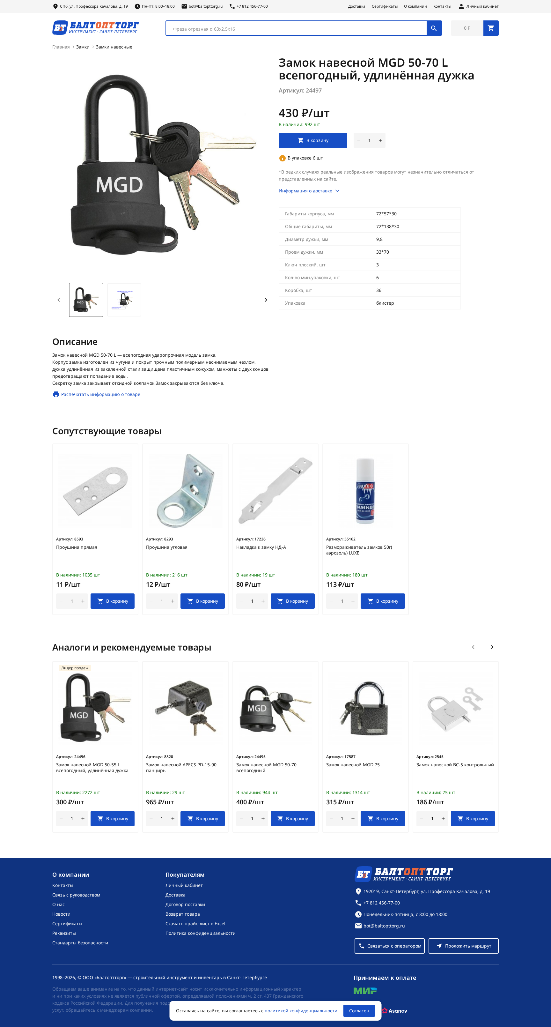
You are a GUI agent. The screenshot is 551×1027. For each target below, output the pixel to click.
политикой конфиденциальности (301, 1011)
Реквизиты (64, 933)
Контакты (442, 6)
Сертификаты (385, 6)
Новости (61, 914)
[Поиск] (434, 28)
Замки (83, 47)
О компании (415, 6)
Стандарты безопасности (80, 943)
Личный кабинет (184, 885)
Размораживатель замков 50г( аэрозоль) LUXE (359, 550)
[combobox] (303, 28)
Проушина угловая (166, 547)
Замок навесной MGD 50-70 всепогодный (266, 767)
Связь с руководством (76, 895)
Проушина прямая (76, 547)
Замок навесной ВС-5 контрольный (455, 765)
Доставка (356, 6)
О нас (58, 904)
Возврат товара (182, 914)
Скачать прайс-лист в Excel (195, 923)
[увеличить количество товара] (380, 140)
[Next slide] (266, 300)
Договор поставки (185, 904)
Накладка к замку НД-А (261, 547)
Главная (61, 47)
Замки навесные (114, 47)
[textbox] (300, 29)
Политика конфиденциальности (200, 933)
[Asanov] (394, 1011)
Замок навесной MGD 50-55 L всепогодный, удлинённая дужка (92, 767)
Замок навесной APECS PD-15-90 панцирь (181, 767)
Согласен (359, 1011)
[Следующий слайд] (492, 647)
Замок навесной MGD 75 (353, 765)
